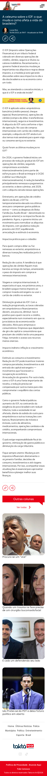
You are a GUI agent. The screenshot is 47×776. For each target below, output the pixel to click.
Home (11, 726)
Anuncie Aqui (35, 765)
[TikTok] (26, 754)
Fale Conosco (23, 769)
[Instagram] (20, 754)
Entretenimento (34, 730)
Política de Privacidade (16, 765)
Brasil (28, 735)
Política (20, 730)
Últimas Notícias (23, 726)
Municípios (10, 730)
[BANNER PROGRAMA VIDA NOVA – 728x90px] (23, 100)
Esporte (20, 735)
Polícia (36, 726)
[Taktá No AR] (11, 5)
